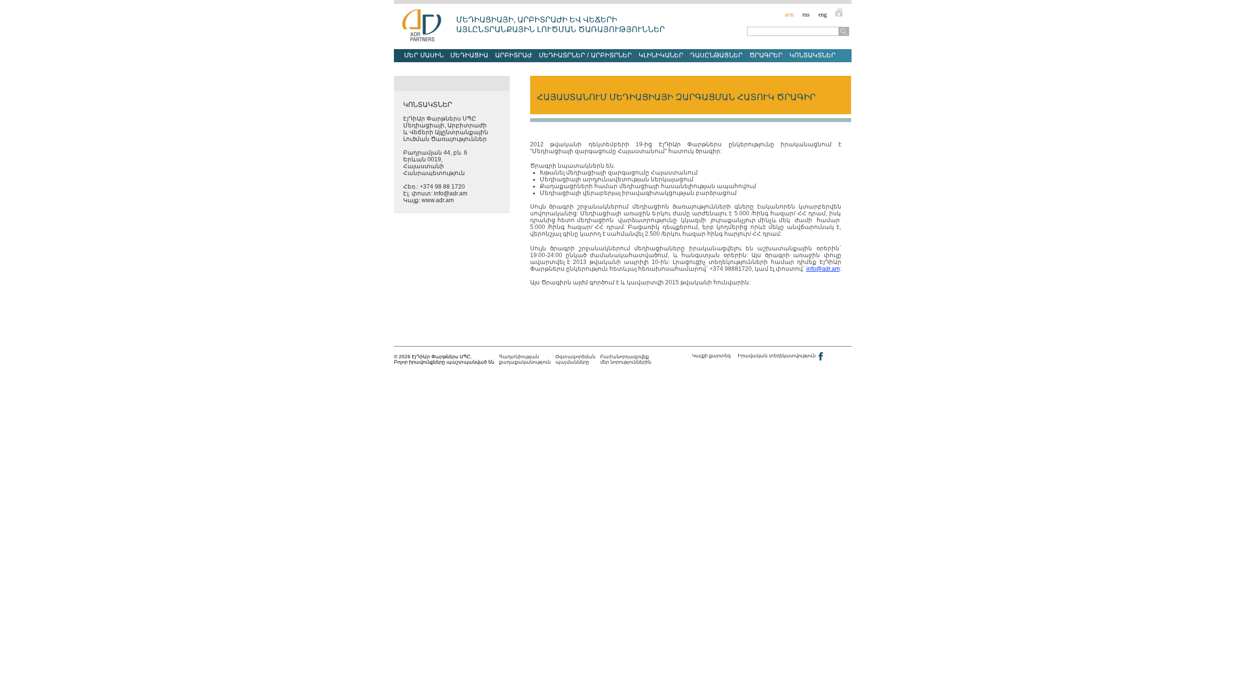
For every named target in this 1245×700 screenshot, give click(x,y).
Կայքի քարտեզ (711, 355)
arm (789, 14)
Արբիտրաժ (513, 55)
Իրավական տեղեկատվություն (777, 355)
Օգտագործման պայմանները (575, 359)
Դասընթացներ (716, 55)
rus (806, 14)
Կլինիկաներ (661, 55)
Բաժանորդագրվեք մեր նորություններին (625, 359)
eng (822, 14)
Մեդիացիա (469, 55)
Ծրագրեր (766, 55)
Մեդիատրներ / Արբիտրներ (585, 55)
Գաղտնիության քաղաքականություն (525, 359)
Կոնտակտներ (812, 55)
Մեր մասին (424, 55)
